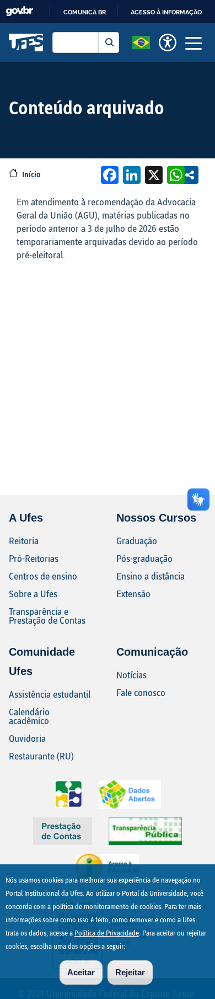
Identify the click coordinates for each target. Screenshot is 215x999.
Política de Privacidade (106, 932)
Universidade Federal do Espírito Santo (26, 42)
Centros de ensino (43, 576)
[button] (141, 41)
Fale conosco (140, 692)
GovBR (19, 11)
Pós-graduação (144, 558)
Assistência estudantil (49, 694)
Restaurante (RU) (41, 756)
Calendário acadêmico (29, 716)
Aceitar (81, 972)
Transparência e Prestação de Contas (47, 615)
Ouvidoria (27, 738)
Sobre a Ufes (33, 593)
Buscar (108, 42)
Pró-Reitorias (33, 558)
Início (31, 174)
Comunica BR (84, 12)
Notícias (131, 675)
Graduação (136, 540)
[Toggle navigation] (193, 42)
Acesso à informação (166, 12)
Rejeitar (130, 972)
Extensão (133, 593)
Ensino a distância (150, 576)
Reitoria (24, 540)
